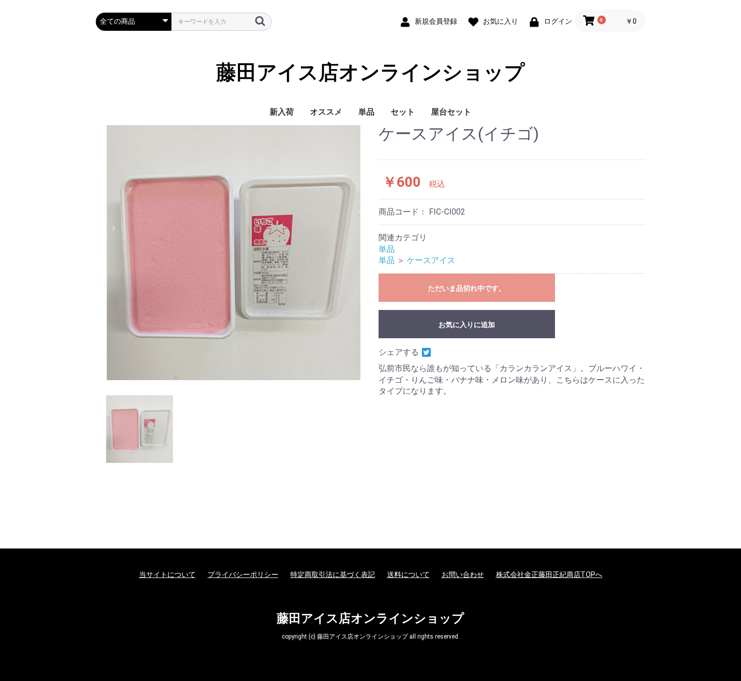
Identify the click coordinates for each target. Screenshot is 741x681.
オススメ (326, 112)
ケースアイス (431, 260)
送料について (408, 574)
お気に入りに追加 (467, 325)
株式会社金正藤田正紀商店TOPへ (549, 574)
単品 (366, 112)
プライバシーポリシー (243, 574)
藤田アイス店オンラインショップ (370, 73)
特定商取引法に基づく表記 (332, 574)
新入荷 (282, 112)
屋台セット (451, 112)
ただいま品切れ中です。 (467, 288)
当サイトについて (167, 574)
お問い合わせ (463, 574)
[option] (233, 252)
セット (403, 112)
